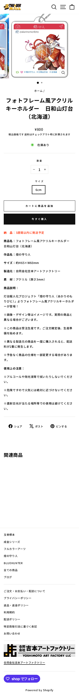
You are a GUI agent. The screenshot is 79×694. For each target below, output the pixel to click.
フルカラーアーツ (15, 549)
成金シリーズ (12, 542)
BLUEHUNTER (13, 563)
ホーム (38, 90)
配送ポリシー (12, 619)
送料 (26, 134)
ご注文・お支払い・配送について (24, 591)
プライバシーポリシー (17, 598)
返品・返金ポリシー (16, 605)
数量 (39, 160)
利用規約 (9, 612)
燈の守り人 (11, 556)
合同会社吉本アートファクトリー (24, 662)
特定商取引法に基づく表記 (20, 626)
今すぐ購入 (39, 219)
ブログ (8, 577)
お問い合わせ (12, 633)
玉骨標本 (9, 534)
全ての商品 (11, 570)
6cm (39, 190)
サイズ (39, 181)
